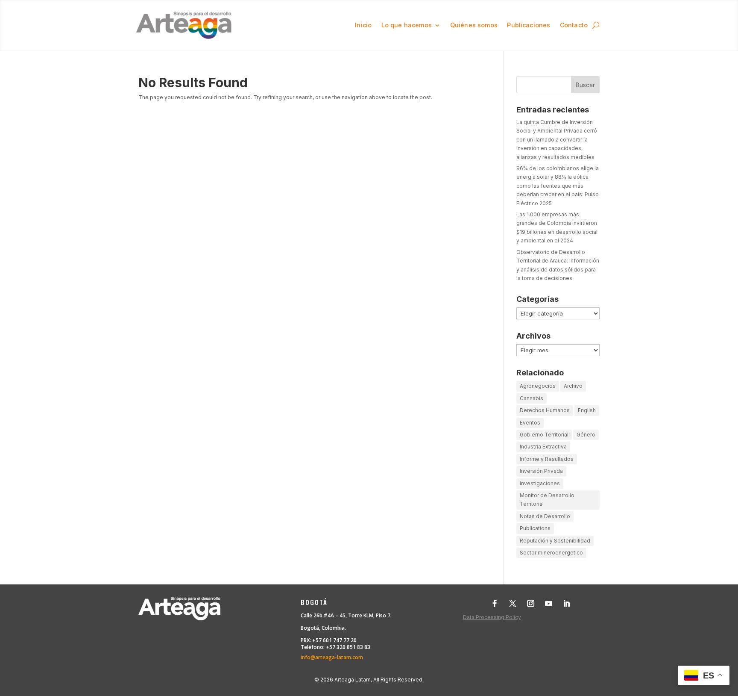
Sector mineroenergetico (551, 552)
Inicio (363, 25)
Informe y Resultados (547, 459)
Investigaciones (540, 483)
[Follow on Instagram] (531, 603)
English (587, 410)
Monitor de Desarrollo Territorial (547, 499)
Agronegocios (538, 386)
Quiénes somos (474, 25)
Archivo (573, 386)
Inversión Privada (541, 471)
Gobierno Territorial (544, 434)
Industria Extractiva (543, 446)
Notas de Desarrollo (545, 516)
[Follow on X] (513, 603)
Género (586, 434)
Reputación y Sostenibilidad (555, 540)
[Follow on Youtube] (549, 603)
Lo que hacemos (406, 25)
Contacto (574, 25)
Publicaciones (528, 25)
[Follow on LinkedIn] (566, 603)
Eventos (530, 422)
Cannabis (531, 398)
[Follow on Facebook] (495, 603)
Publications (535, 528)
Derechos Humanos (545, 410)
